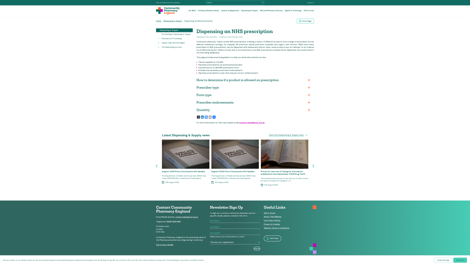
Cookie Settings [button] (443, 260)
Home (158, 21)
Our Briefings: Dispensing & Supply (176, 34)
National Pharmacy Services (271, 11)
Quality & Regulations (230, 11)
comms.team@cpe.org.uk (252, 122)
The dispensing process (172, 47)
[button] (262, 3)
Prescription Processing (172, 38)
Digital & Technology (293, 11)
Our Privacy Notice (272, 220)
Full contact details (164, 244)
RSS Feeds (274, 238)
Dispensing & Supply (249, 11)
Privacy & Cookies (272, 224)
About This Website (273, 216)
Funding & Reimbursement (208, 11)
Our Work (192, 11)
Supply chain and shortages (173, 43)
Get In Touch (269, 213)
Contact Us (310, 3)
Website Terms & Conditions (276, 228)
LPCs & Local (309, 11)
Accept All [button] (460, 260)
